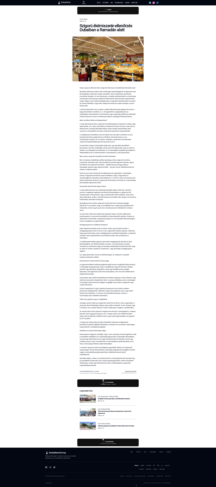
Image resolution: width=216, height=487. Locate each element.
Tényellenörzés (159, 476)
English (142, 465)
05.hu (149, 483)
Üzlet (99, 2)
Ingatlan (134, 2)
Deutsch (155, 469)
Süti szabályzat (150, 476)
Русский (148, 465)
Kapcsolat (122, 476)
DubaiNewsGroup (57, 453)
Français (141, 469)
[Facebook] (46, 467)
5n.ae (152, 483)
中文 (154, 465)
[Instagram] (50, 467)
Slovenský (162, 469)
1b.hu (162, 483)
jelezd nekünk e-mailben (101, 373)
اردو (162, 465)
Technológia (119, 2)
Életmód (105, 2)
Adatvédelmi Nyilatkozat (139, 476)
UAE (111, 2)
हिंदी (158, 465)
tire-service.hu (158, 483)
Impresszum (129, 476)
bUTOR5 (145, 483)
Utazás (127, 2)
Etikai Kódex (168, 476)
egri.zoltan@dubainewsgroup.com (129, 373)
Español (167, 465)
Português (148, 469)
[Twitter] (54, 467)
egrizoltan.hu (168, 483)
